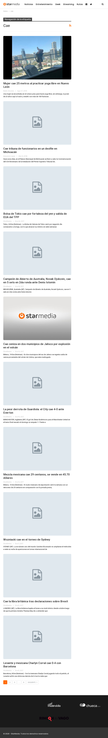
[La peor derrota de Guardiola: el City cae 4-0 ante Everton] (37, 383)
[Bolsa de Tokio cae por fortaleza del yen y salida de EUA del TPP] (37, 188)
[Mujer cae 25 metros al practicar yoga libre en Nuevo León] (37, 57)
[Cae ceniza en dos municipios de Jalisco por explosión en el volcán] (37, 318)
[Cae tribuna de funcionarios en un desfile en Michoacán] (37, 123)
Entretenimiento (44, 4)
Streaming (68, 4)
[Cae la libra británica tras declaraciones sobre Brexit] (37, 575)
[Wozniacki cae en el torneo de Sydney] (37, 514)
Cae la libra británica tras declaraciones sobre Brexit (35, 601)
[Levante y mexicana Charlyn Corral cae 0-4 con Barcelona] (37, 637)
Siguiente (32, 682)
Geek (57, 4)
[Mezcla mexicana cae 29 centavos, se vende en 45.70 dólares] (37, 448)
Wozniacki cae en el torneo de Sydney (26, 539)
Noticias (28, 4)
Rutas (80, 4)
